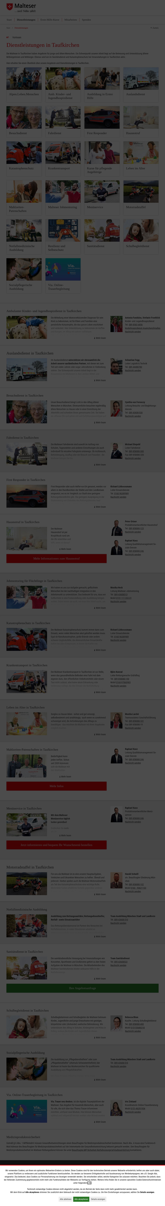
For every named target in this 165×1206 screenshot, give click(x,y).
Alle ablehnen (66, 1199)
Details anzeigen (98, 1199)
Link (89, 1183)
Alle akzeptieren (82, 1199)
